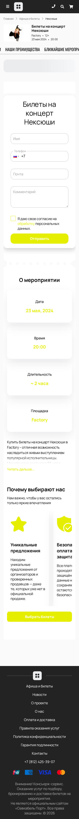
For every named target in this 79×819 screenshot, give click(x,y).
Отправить (39, 238)
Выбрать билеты (39, 616)
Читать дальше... (20, 469)
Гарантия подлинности (39, 744)
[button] (15, 156)
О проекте (39, 702)
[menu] (8, 6)
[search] (62, 6)
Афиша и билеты (39, 686)
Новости (39, 694)
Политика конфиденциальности (39, 736)
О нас (39, 711)
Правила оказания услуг (39, 728)
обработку (26, 223)
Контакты (39, 753)
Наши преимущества (22, 49)
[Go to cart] (71, 6)
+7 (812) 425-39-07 (39, 761)
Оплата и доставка (39, 719)
